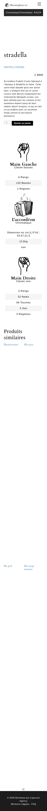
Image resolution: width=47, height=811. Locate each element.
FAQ (33, 804)
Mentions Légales (20, 804)
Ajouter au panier (22, 123)
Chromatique (12, 12)
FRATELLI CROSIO (14, 67)
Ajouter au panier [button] (13, 550)
